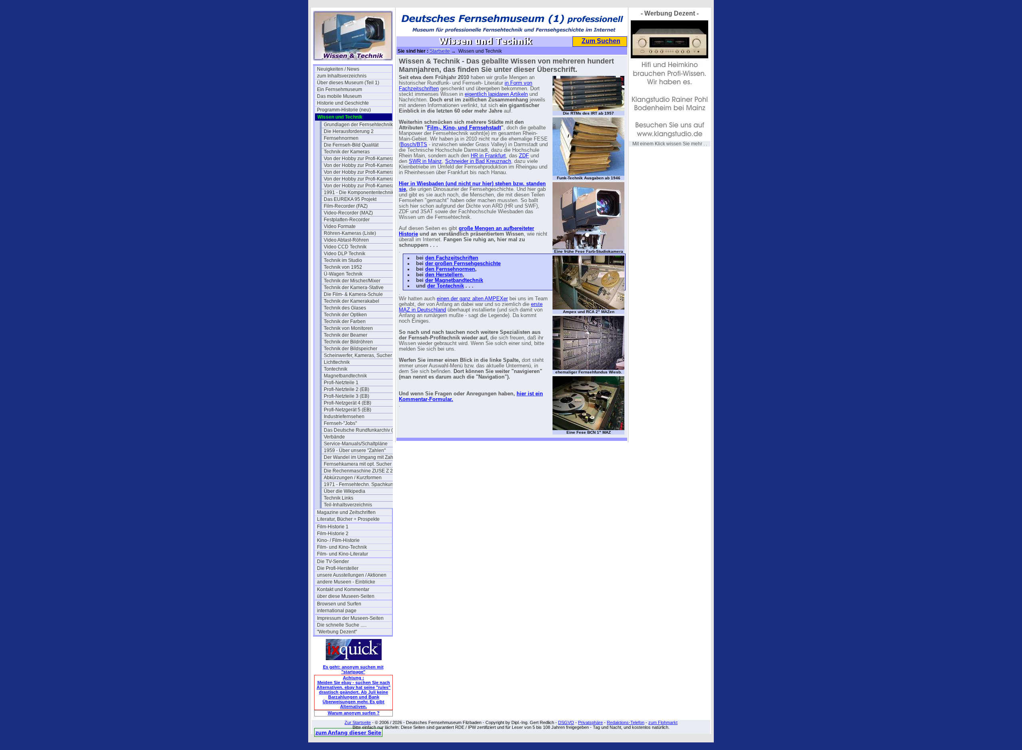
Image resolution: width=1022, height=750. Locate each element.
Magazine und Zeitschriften (346, 512)
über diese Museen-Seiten (345, 596)
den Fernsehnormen (450, 269)
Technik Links (338, 498)
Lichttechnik (337, 362)
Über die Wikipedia (344, 491)
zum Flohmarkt (662, 722)
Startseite (440, 51)
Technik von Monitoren (348, 328)
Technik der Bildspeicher (350, 348)
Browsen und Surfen (339, 604)
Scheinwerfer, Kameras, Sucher (358, 355)
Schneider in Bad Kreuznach (478, 161)
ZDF (524, 156)
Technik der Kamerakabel (351, 301)
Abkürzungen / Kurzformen (353, 477)
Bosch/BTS (413, 144)
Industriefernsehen (344, 416)
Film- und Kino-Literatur (342, 554)
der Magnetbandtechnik (454, 280)
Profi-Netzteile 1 (341, 382)
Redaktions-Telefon (625, 722)
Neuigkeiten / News (338, 69)
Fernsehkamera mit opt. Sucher (358, 464)
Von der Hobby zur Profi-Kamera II (361, 172)
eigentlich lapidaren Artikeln (496, 94)
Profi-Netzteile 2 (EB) (346, 389)
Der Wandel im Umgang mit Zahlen (361, 457)
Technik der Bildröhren (348, 342)
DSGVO (566, 722)
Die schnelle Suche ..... (341, 625)
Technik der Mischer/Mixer (352, 281)
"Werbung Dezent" (337, 632)
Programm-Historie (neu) (344, 110)
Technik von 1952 (343, 267)
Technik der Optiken (345, 314)
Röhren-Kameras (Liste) (350, 233)
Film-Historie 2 (333, 533)
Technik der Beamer (345, 335)
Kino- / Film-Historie (338, 540)
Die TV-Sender (333, 561)
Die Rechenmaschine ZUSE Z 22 (360, 471)
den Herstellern (444, 275)
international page (337, 610)
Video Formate (340, 226)
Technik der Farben (345, 321)
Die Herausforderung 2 (349, 131)
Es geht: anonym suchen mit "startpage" (353, 669)
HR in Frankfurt (488, 156)
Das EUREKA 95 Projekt (350, 199)
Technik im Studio (343, 260)
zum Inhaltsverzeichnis (341, 76)
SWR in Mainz (425, 161)
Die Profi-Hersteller (337, 568)
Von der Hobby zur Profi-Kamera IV (361, 185)
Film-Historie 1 (333, 527)
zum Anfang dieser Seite (348, 732)
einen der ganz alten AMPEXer (472, 299)
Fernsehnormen (341, 138)
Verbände (334, 437)
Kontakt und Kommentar (343, 589)
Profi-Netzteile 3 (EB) (346, 396)
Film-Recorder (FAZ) (346, 206)
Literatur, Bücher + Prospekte (348, 519)
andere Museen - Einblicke (346, 582)
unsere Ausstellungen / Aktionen (351, 575)
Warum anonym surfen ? (354, 712)
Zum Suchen (601, 41)
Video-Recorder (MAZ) (348, 213)
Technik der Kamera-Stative (354, 287)
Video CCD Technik (345, 247)
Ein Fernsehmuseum (339, 89)
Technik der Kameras (347, 152)
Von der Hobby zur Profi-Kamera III (361, 179)
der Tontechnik (445, 286)
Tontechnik (335, 369)
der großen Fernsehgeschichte (463, 263)
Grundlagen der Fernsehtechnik (358, 124)
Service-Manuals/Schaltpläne (356, 443)
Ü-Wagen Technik (343, 274)
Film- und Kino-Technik (342, 547)
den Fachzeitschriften (451, 258)
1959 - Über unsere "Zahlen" (355, 450)
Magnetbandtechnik (345, 376)
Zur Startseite (358, 722)
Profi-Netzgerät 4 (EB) (347, 403)
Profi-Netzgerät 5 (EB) (347, 410)
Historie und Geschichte (343, 103)
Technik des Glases (345, 308)
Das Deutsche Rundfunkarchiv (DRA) (361, 430)
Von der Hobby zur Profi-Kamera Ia (361, 165)
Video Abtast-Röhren (346, 240)
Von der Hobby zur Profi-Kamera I (360, 158)
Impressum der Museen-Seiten (350, 618)
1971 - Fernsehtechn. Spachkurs (359, 484)
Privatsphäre (590, 722)
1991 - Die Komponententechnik (359, 192)
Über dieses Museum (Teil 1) (348, 82)
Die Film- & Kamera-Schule (353, 294)
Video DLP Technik (344, 253)
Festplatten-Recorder (347, 219)
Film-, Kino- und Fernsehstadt (464, 128)
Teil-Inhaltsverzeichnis (348, 505)
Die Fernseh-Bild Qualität (351, 145)
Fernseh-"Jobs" (340, 423)
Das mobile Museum (339, 96)
